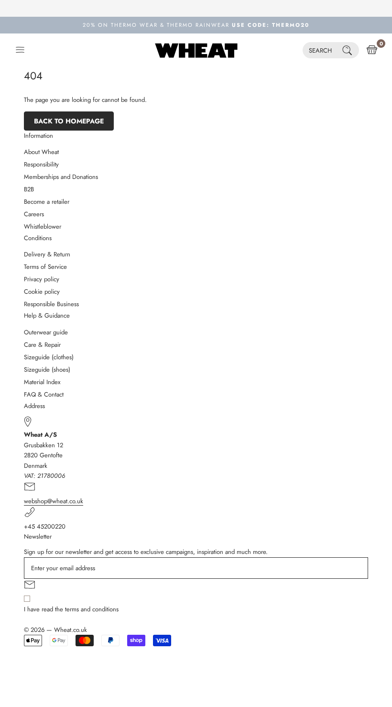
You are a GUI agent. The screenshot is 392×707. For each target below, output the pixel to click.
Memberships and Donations (61, 176)
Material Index (42, 382)
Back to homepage (69, 121)
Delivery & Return (47, 254)
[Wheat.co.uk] (196, 50)
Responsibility (41, 164)
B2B (29, 189)
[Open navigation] (20, 50)
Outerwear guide (46, 332)
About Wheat (41, 151)
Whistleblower (42, 226)
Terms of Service (45, 266)
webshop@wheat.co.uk (53, 501)
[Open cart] (372, 50)
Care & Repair (42, 344)
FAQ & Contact (44, 394)
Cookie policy (42, 291)
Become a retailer (46, 201)
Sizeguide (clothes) (49, 357)
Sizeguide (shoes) (47, 369)
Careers (34, 214)
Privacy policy (41, 279)
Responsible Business (51, 304)
